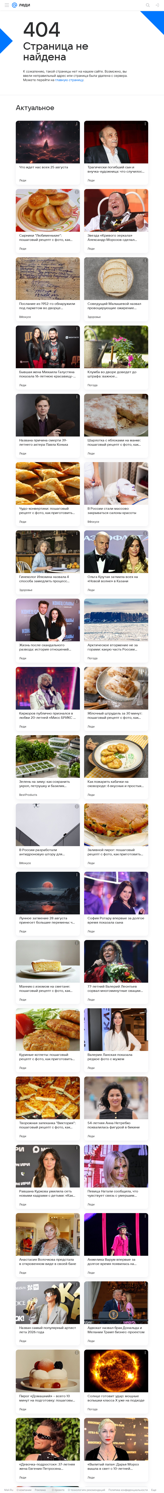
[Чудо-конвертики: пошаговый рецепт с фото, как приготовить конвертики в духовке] (48, 494)
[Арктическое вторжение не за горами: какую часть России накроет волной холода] (116, 631)
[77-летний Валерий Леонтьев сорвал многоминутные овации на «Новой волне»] (116, 972)
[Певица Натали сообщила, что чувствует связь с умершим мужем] (116, 1177)
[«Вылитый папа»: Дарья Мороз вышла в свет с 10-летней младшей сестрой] (116, 1450)
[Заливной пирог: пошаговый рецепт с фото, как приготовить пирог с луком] (116, 835)
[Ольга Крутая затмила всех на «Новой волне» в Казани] (116, 562)
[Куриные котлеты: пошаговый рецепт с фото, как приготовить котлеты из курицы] (48, 1040)
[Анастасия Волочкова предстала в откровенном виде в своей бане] (48, 1245)
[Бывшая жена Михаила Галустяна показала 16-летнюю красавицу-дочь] (48, 358)
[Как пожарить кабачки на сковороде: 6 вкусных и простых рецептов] (116, 767)
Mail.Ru (8, 1490)
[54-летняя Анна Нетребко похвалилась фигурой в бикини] (116, 1109)
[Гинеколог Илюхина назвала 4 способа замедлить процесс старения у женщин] (48, 562)
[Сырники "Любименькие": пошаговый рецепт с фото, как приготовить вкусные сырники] (48, 221)
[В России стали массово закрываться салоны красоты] (116, 494)
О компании (24, 1490)
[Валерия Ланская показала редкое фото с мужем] (116, 1040)
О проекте (58, 1490)
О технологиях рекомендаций (86, 1490)
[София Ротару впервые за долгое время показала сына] (116, 904)
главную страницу (69, 80)
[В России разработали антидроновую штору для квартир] (48, 835)
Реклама (40, 1490)
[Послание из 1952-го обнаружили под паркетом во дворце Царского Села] (48, 289)
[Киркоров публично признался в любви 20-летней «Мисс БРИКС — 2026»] (48, 699)
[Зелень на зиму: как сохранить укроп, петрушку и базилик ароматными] (48, 767)
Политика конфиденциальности (128, 1490)
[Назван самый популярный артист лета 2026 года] (48, 1313)
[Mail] (14, 5)
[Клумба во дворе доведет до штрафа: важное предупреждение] (116, 358)
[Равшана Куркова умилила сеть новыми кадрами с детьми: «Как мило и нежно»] (48, 1177)
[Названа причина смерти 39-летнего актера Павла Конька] (48, 426)
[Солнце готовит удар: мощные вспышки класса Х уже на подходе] (116, 1382)
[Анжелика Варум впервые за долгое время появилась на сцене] (116, 1245)
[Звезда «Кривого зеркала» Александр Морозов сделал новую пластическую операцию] (116, 221)
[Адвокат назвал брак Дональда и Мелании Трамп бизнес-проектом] (116, 1313)
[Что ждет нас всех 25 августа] (48, 153)
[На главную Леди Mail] (23, 5)
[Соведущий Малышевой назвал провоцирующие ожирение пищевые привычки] (116, 289)
